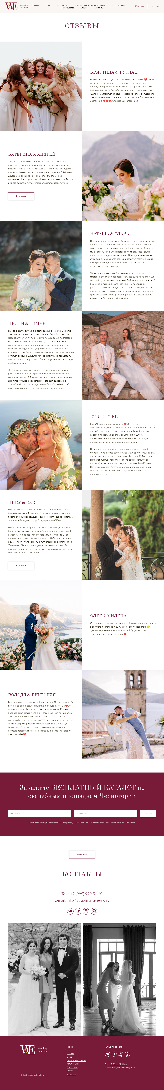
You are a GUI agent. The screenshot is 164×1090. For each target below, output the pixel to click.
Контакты (98, 7)
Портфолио (62, 5)
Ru (153, 6)
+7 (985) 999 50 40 (86, 893)
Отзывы (84, 7)
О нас (48, 5)
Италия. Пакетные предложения (90, 5)
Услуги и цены (118, 5)
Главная (35, 5)
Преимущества (67, 7)
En (158, 6)
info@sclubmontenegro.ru (123, 1067)
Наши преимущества (76, 1060)
